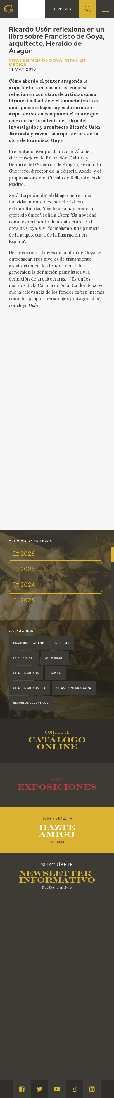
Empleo (55, 673)
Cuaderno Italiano (28, 643)
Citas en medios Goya (73, 688)
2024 (27, 585)
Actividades (55, 658)
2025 (27, 570)
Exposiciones (23, 658)
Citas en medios (26, 673)
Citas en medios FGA (29, 688)
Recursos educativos (31, 703)
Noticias (62, 643)
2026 (27, 554)
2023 (26, 601)
